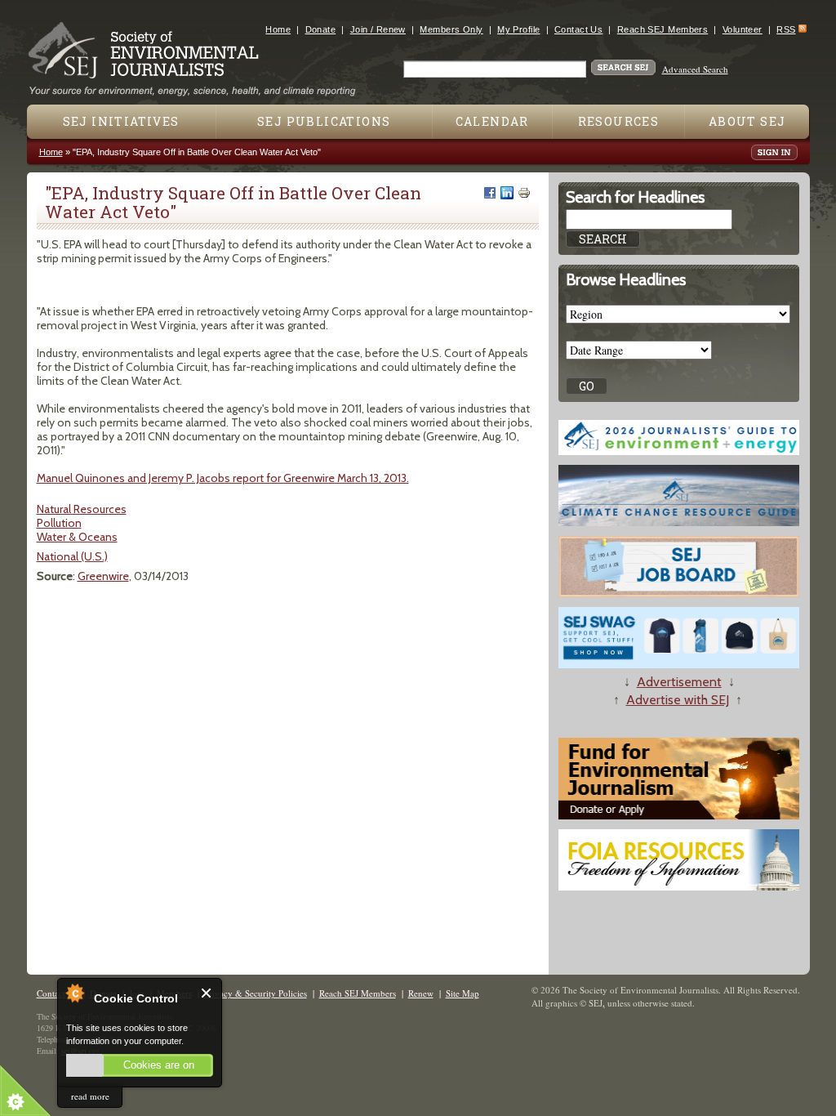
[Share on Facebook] (489, 192)
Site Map (462, 993)
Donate (320, 29)
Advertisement (679, 682)
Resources (619, 121)
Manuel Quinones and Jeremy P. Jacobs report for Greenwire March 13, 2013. (223, 478)
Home (278, 29)
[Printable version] (524, 192)
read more (90, 1096)
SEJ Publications (323, 121)
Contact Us (578, 29)
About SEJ (747, 121)
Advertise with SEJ (677, 700)
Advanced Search (695, 69)
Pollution (59, 523)
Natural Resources (82, 509)
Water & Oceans (77, 536)
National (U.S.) (72, 556)
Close (207, 993)
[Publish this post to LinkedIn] (507, 192)
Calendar (492, 121)
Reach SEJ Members (662, 29)
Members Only (451, 29)
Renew (421, 993)
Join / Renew (378, 29)
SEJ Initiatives (121, 121)
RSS (785, 29)
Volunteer (743, 29)
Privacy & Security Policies (255, 993)
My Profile (518, 29)
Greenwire (103, 576)
